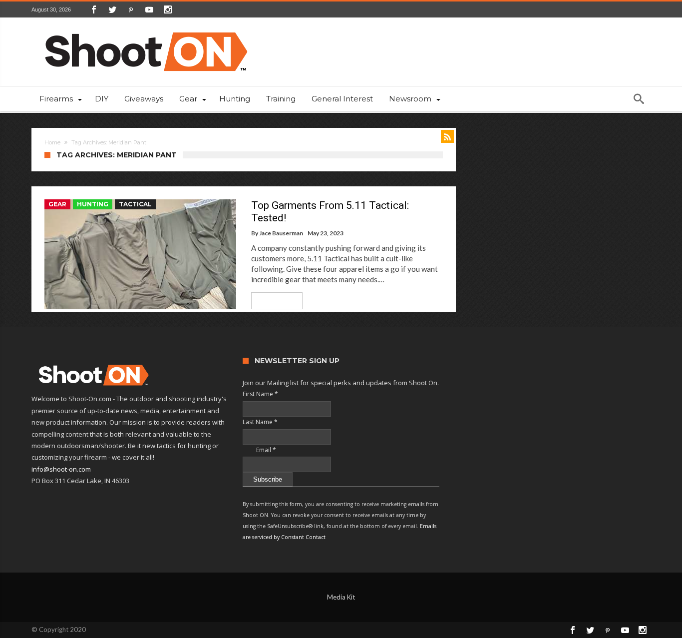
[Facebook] (94, 9)
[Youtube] (149, 9)
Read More (273, 300)
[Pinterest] (131, 9)
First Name (260, 394)
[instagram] (168, 9)
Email (259, 450)
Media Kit (341, 597)
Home (52, 142)
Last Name (260, 422)
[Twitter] (112, 9)
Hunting (92, 204)
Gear (57, 204)
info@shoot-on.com (61, 469)
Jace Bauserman (281, 233)
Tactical (135, 204)
